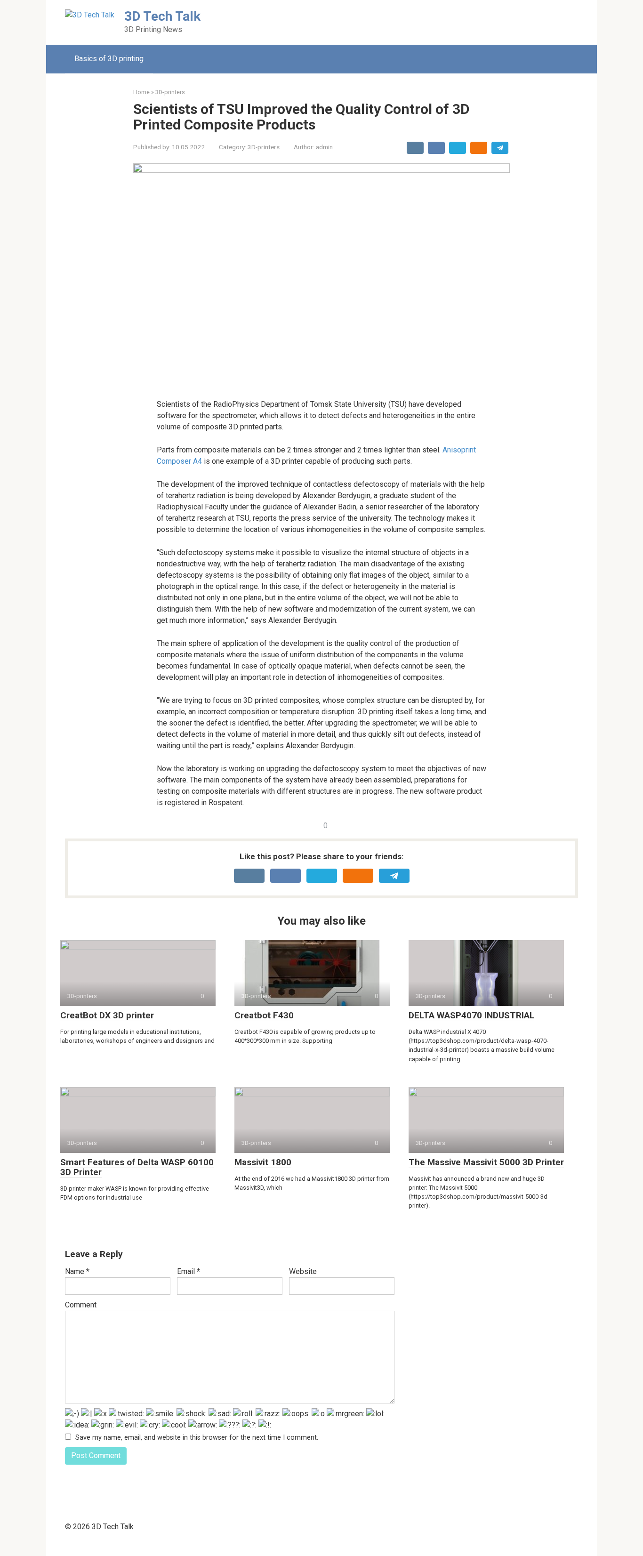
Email (188, 1271)
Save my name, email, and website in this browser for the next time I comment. (196, 1438)
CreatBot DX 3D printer (107, 1015)
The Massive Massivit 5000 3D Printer (486, 1162)
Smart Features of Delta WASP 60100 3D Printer (137, 1167)
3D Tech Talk (162, 16)
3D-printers (264, 147)
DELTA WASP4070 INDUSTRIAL (471, 1015)
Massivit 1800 (262, 1162)
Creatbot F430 (264, 1015)
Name (77, 1271)
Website (303, 1271)
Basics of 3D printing (109, 58)
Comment (80, 1304)
